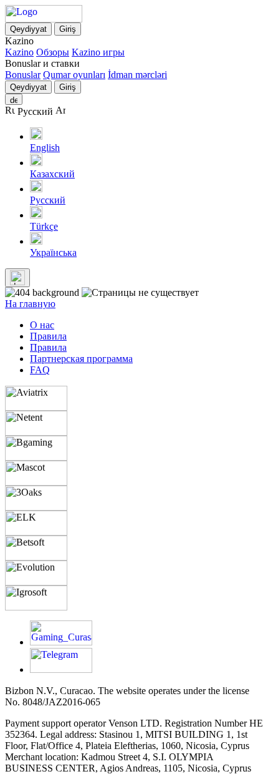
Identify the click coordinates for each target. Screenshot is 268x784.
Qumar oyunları (74, 74)
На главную (30, 303)
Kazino (19, 52)
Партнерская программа (81, 358)
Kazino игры (98, 52)
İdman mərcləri (137, 74)
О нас (42, 325)
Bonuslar (23, 74)
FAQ (40, 370)
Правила (48, 336)
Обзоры (52, 52)
